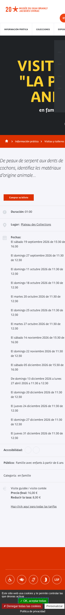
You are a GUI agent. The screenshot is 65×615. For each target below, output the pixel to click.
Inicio (6, 141)
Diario (59, 70)
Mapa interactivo (59, 94)
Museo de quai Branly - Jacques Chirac (31, 9)
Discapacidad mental (45, 579)
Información (59, 58)
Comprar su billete (19, 196)
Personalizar (54, 606)
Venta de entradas (59, 46)
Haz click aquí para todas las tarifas (34, 506)
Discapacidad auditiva (33, 579)
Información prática (16, 29)
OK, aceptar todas (34, 600)
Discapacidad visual (21, 579)
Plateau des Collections (36, 224)
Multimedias (59, 82)
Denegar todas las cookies (23, 606)
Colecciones (43, 29)
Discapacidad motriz (9, 579)
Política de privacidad (32, 611)
